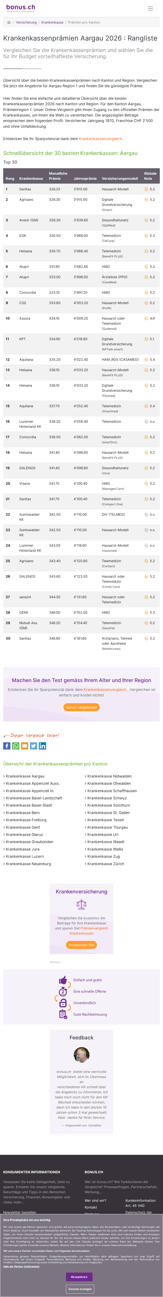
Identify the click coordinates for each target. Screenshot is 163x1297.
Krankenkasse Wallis (105, 849)
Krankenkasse (52, 22)
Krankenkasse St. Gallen (108, 812)
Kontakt (91, 1207)
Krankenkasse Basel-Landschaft (34, 798)
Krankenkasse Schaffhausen (112, 791)
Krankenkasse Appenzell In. (30, 791)
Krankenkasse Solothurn (108, 805)
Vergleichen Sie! (81, 945)
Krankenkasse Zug (103, 856)
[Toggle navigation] (150, 8)
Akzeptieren (79, 1277)
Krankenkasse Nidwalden (109, 776)
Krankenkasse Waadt (105, 841)
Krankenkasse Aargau (25, 776)
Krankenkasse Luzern (25, 856)
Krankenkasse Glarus (24, 834)
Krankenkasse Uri (102, 834)
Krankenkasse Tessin (105, 820)
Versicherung (26, 22)
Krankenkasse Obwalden (109, 783)
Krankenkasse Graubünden (29, 841)
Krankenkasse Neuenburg (28, 864)
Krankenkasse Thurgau (107, 827)
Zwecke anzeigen (80, 1289)
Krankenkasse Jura (22, 849)
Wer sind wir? (95, 1200)
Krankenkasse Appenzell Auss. (33, 783)
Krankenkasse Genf (23, 827)
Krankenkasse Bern (23, 812)
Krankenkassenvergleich (100, 138)
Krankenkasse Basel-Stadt (29, 805)
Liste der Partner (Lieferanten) (21, 1266)
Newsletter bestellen (19, 1212)
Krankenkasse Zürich (105, 864)
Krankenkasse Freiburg (26, 820)
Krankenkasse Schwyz (107, 798)
